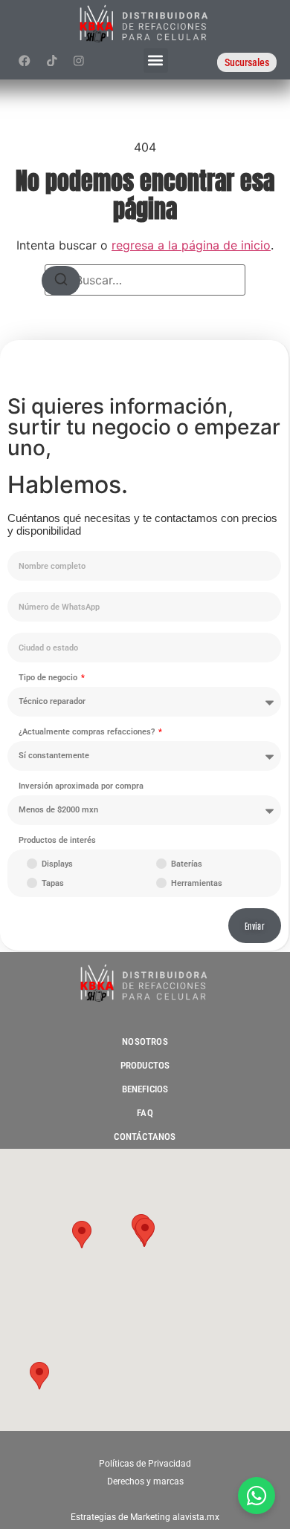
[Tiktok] (51, 60)
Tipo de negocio (49, 678)
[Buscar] (61, 281)
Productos (145, 1065)
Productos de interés (57, 840)
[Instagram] (78, 60)
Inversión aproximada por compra (81, 786)
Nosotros (145, 1041)
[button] (156, 60)
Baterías (186, 864)
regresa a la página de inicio (191, 245)
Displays (57, 864)
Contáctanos (144, 1136)
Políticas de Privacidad (145, 1463)
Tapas (53, 883)
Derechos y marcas (145, 1481)
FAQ (145, 1112)
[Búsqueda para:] (145, 280)
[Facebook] (24, 60)
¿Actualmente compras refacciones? (88, 732)
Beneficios (145, 1089)
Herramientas (196, 883)
